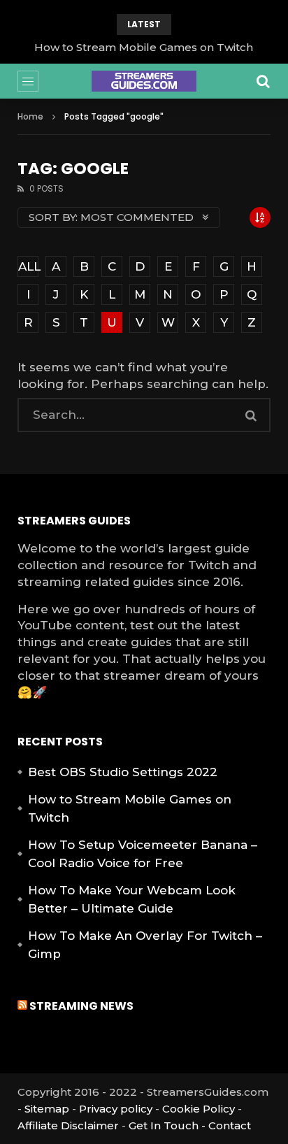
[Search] (263, 81)
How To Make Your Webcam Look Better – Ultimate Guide (132, 899)
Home (30, 116)
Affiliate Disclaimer (68, 1125)
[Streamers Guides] (144, 81)
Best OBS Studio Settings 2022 (122, 772)
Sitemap (46, 1108)
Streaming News (81, 1006)
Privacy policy (115, 1108)
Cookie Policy (198, 1108)
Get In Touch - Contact (190, 1125)
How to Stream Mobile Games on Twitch (143, 47)
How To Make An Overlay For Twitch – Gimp (145, 945)
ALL (28, 266)
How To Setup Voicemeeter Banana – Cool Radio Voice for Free (142, 854)
